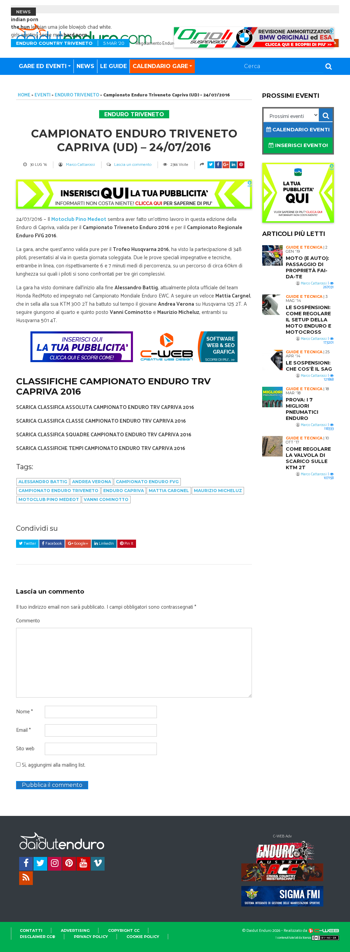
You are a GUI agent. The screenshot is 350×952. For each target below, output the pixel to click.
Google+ (80, 543)
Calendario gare (160, 66)
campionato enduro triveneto (58, 490)
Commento (28, 621)
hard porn (75, 35)
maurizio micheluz (218, 490)
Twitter (29, 543)
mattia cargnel (169, 490)
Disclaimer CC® (37, 936)
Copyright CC (123, 930)
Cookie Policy (142, 936)
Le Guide (113, 66)
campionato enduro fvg (147, 481)
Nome (24, 712)
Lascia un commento (132, 164)
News (85, 66)
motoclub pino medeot (48, 499)
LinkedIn (106, 543)
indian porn (24, 19)
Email (23, 730)
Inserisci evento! (301, 145)
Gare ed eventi (43, 66)
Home (24, 95)
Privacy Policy (91, 936)
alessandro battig (42, 481)
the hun (20, 27)
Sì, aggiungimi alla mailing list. (53, 765)
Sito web (25, 749)
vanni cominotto (106, 499)
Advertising (75, 930)
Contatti (31, 930)
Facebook (53, 543)
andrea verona (91, 481)
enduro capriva (123, 490)
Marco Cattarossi (80, 164)
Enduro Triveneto (77, 95)
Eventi (43, 95)
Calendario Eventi (300, 129)
